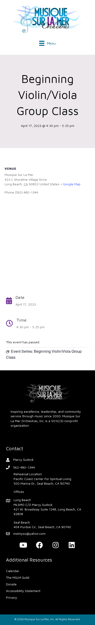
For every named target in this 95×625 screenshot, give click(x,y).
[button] (23, 545)
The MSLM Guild (17, 577)
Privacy (11, 597)
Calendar (12, 571)
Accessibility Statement (23, 591)
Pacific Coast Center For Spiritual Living (42, 479)
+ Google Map (70, 184)
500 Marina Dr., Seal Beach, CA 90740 (42, 483)
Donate (11, 584)
